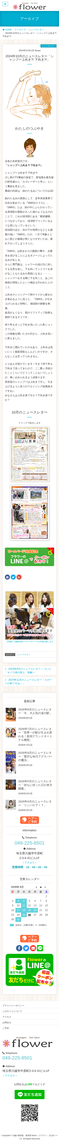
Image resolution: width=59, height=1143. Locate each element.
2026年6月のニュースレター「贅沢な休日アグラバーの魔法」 (35, 756)
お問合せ (6, 1022)
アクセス (6, 1017)
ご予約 (5, 1028)
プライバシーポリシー (13, 1005)
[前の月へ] (35, 887)
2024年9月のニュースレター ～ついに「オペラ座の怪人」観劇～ (28, 670)
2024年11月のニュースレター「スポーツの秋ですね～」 (28, 681)
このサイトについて (12, 1011)
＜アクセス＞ (29, 862)
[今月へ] (41, 887)
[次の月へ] (46, 887)
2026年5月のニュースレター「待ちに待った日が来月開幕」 (35, 785)
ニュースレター (48, 46)
